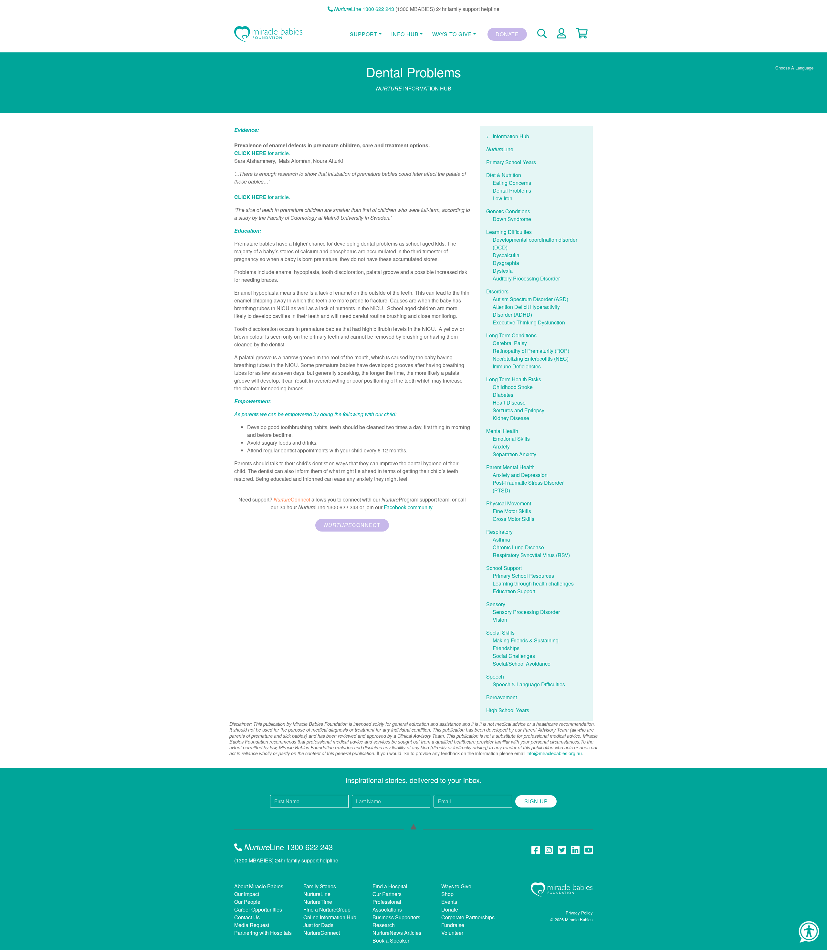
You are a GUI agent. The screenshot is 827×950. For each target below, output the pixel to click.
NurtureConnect (321, 932)
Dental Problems (512, 190)
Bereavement (501, 697)
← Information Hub (507, 136)
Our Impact (246, 894)
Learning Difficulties (509, 232)
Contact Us (247, 917)
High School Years (507, 710)
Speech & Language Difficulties (529, 684)
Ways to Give (456, 886)
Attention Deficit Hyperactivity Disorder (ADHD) (526, 310)
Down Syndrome (512, 219)
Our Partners (387, 894)
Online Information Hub (329, 917)
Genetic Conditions (508, 211)
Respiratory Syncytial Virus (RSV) (531, 555)
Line (499, 149)
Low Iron (502, 198)
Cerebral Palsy (510, 343)
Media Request (251, 925)
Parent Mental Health (510, 467)
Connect (352, 525)
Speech (495, 676)
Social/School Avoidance (521, 663)
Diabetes (503, 394)
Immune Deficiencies (517, 366)
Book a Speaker (390, 940)
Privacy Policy (579, 913)
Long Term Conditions (511, 335)
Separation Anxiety (514, 454)
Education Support (514, 591)
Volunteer (452, 932)
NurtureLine (316, 894)
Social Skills (500, 632)
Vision (500, 619)
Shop (447, 894)
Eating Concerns (512, 182)
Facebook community (408, 507)
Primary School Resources (523, 575)
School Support (504, 568)
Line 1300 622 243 (364, 9)
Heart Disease (509, 402)
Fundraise (452, 925)
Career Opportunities (258, 909)
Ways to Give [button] (452, 34)
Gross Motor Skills (513, 518)
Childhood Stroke (513, 387)
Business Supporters (396, 917)
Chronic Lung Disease (518, 547)
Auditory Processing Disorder (526, 278)
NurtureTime (317, 901)
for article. (262, 153)
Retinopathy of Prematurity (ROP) (531, 350)
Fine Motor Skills (512, 511)
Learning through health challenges (533, 583)
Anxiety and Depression (520, 475)
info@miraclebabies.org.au (554, 753)
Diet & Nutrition (503, 175)
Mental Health (502, 431)
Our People (247, 901)
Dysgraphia (506, 263)
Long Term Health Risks (513, 379)
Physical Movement (508, 503)
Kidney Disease (511, 418)
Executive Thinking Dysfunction (529, 322)
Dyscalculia (506, 255)
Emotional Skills (511, 438)
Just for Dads (318, 925)
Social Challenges (514, 656)
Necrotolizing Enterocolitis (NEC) (531, 358)
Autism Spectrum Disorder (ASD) (530, 299)
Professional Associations (387, 905)
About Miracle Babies (258, 886)
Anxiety (501, 446)
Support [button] (364, 34)
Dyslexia (503, 270)
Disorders (497, 291)
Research (383, 925)
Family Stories (319, 886)
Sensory (495, 604)
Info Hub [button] (405, 34)
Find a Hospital (389, 886)
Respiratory (499, 531)
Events (449, 901)
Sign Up (536, 801)
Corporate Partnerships (468, 917)
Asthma (501, 539)
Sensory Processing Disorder (526, 612)
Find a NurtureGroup (327, 909)
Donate (507, 34)
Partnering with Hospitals (263, 932)
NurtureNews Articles (396, 932)
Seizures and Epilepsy (518, 410)
